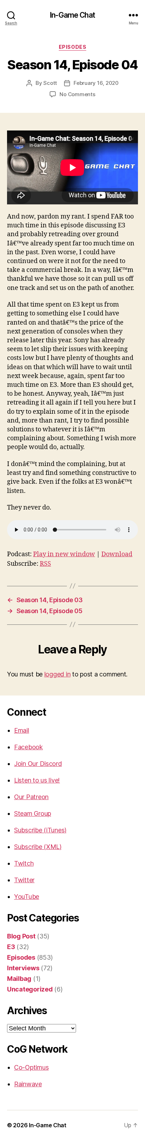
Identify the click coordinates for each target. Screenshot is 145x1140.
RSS (45, 564)
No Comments (77, 94)
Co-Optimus (31, 1067)
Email (21, 730)
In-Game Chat (72, 15)
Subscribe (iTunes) (40, 830)
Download (116, 554)
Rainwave (28, 1084)
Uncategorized (30, 989)
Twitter (24, 880)
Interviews (23, 968)
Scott (50, 83)
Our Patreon (31, 797)
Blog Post (21, 936)
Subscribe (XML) (38, 846)
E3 (11, 946)
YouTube (26, 896)
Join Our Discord (38, 763)
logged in (57, 674)
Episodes (72, 47)
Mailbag (19, 978)
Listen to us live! (37, 780)
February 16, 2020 (96, 83)
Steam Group (32, 813)
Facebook (28, 747)
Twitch (23, 863)
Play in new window (64, 554)
